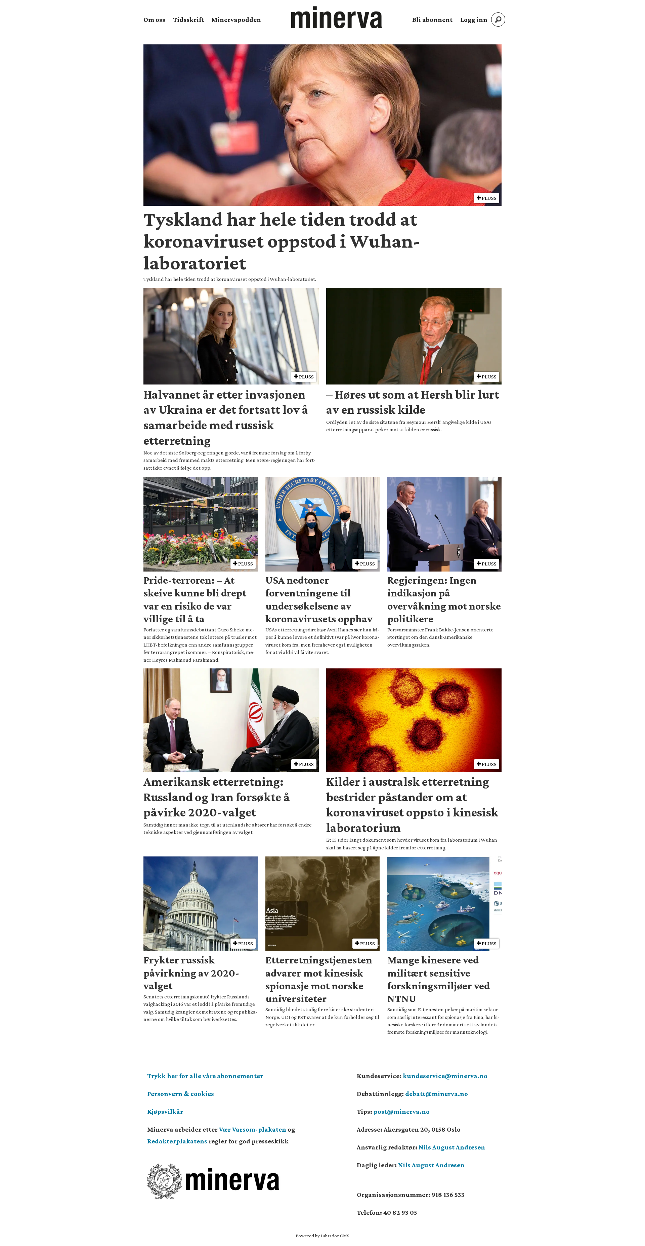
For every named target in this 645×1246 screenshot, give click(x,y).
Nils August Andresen (452, 1147)
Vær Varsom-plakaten (252, 1129)
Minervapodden (236, 19)
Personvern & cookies (180, 1093)
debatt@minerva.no (436, 1093)
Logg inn (473, 19)
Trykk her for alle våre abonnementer (205, 1075)
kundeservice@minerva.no (445, 1075)
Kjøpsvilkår (165, 1111)
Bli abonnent (432, 19)
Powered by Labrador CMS (322, 1235)
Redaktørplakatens (177, 1141)
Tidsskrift (188, 19)
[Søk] (498, 19)
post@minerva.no (402, 1111)
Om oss (154, 19)
